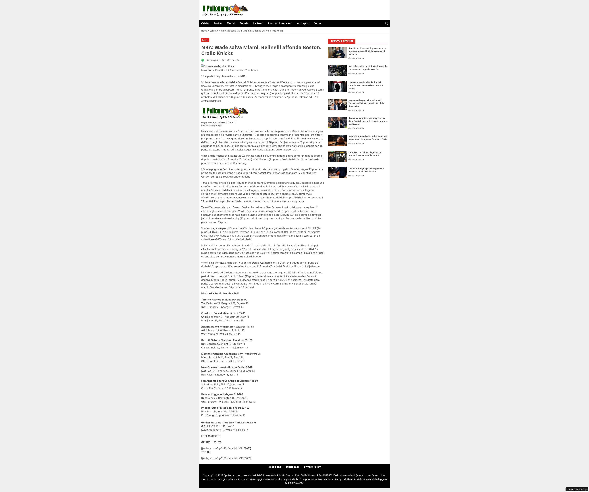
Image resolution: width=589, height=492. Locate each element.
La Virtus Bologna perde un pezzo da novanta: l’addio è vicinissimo (366, 170)
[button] (386, 23)
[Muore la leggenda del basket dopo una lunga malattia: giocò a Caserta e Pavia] (337, 140)
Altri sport (303, 23)
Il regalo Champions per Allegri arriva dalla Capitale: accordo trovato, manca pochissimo (367, 121)
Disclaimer (292, 466)
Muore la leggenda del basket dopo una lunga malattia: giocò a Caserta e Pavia (367, 137)
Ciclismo (258, 23)
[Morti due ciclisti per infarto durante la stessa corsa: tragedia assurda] (337, 70)
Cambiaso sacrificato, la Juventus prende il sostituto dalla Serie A (364, 154)
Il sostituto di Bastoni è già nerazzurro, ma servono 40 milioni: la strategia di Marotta (367, 51)
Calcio (205, 23)
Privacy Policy (312, 466)
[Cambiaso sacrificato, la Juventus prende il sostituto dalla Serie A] (337, 156)
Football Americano (280, 23)
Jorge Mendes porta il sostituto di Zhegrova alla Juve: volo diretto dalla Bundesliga (366, 103)
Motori (231, 23)
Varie (317, 23)
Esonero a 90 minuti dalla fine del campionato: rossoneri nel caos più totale (365, 85)
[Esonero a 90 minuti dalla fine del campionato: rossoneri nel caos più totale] (337, 86)
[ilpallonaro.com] (225, 9)
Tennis (244, 23)
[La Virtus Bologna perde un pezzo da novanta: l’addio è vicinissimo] (337, 172)
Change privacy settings (577, 489)
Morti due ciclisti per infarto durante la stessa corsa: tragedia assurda (367, 67)
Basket (218, 23)
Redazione (274, 466)
